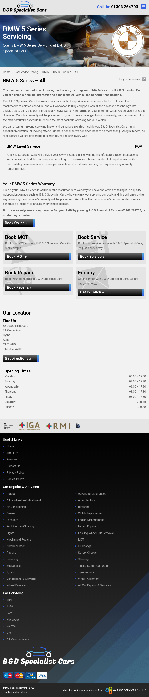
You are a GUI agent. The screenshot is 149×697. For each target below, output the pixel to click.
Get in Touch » (92, 292)
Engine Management (91, 520)
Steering (83, 559)
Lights (10, 533)
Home (10, 446)
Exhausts (12, 520)
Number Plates (16, 546)
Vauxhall (12, 626)
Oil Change (85, 546)
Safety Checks (87, 552)
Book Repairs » (19, 287)
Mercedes (13, 619)
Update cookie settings (16, 692)
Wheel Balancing (17, 585)
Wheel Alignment (88, 578)
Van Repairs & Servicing (21, 578)
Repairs (11, 552)
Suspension (14, 565)
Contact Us (13, 466)
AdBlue (11, 493)
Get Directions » (18, 358)
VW (9, 632)
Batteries (84, 506)
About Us (12, 453)
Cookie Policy (15, 479)
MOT (81, 539)
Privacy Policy (15, 472)
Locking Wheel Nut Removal (96, 533)
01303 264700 (117, 7)
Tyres (10, 572)
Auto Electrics (87, 500)
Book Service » (92, 256)
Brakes (11, 513)
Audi (9, 600)
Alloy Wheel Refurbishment (24, 500)
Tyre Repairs (86, 572)
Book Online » (16, 223)
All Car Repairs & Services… (95, 585)
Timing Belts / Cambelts (93, 565)
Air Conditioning (16, 506)
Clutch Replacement (90, 513)
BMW (10, 606)
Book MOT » (17, 256)
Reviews (12, 459)
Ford (9, 613)
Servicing (12, 559)
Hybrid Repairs (87, 526)
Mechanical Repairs (19, 539)
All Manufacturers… (19, 639)
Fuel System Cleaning (20, 526)
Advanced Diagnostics (92, 493)
